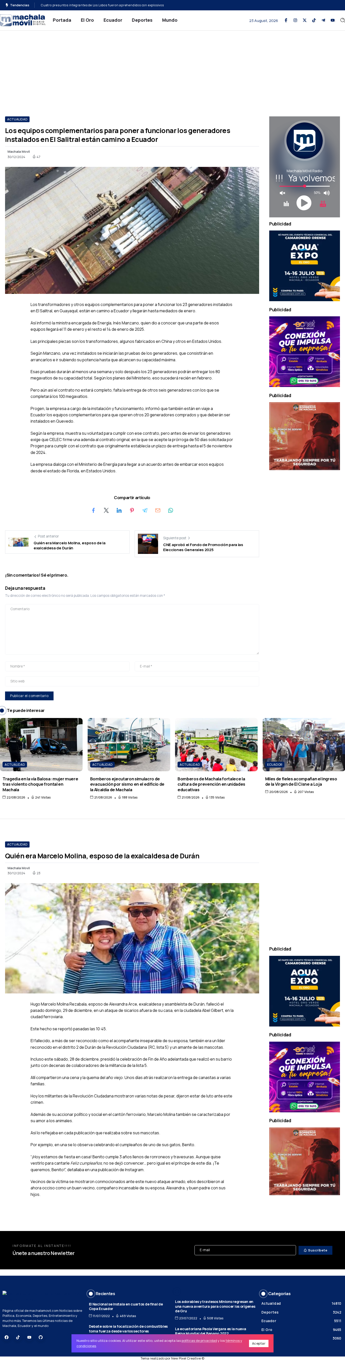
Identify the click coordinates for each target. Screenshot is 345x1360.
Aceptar (259, 1343)
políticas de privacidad (199, 1340)
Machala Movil (19, 151)
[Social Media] (286, 20)
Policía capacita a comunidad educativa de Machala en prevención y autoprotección (106, 5)
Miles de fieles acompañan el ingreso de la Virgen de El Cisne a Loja (301, 781)
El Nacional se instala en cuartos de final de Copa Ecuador (126, 1306)
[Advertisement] (172, 68)
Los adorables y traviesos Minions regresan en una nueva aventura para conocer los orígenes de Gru (215, 1306)
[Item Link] (41, 744)
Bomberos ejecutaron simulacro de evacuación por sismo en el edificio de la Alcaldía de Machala (127, 784)
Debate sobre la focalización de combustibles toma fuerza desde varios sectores (128, 1328)
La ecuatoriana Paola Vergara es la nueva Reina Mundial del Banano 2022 (210, 1331)
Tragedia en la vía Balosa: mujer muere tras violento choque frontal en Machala (40, 784)
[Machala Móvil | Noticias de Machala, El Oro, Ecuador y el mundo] (22, 19)
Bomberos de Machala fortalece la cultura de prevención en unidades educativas (211, 784)
